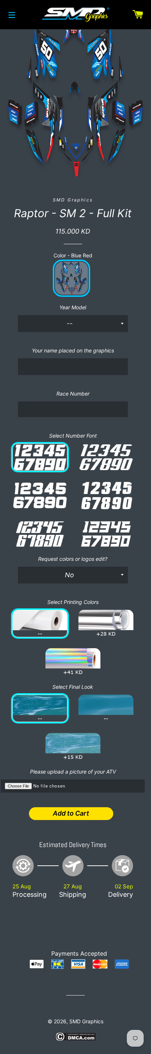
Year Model (72, 307)
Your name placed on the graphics (73, 350)
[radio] (71, 278)
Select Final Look (72, 687)
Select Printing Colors (73, 602)
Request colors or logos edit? (72, 559)
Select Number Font (73, 435)
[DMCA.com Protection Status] (76, 1039)
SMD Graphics (86, 1021)
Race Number (72, 393)
